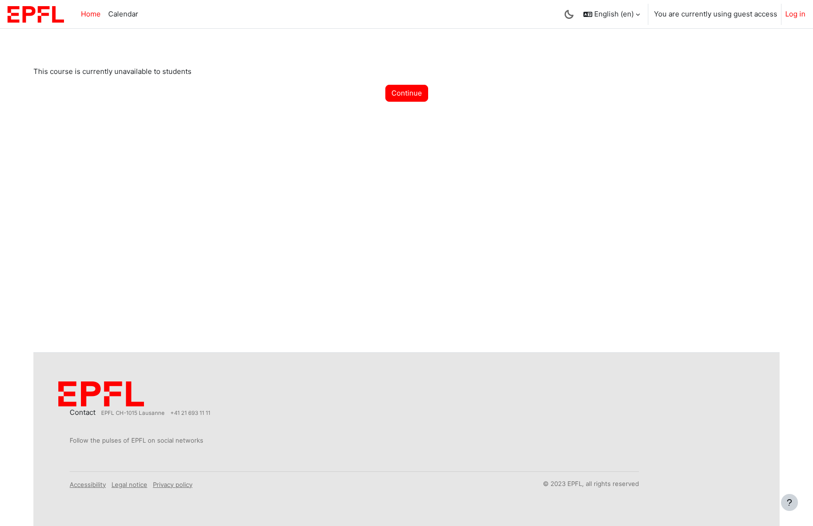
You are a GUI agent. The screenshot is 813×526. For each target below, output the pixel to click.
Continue (406, 93)
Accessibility (88, 484)
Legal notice (129, 484)
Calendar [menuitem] (123, 13)
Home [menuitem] (91, 13)
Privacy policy (172, 484)
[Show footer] (789, 502)
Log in (795, 13)
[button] (611, 14)
